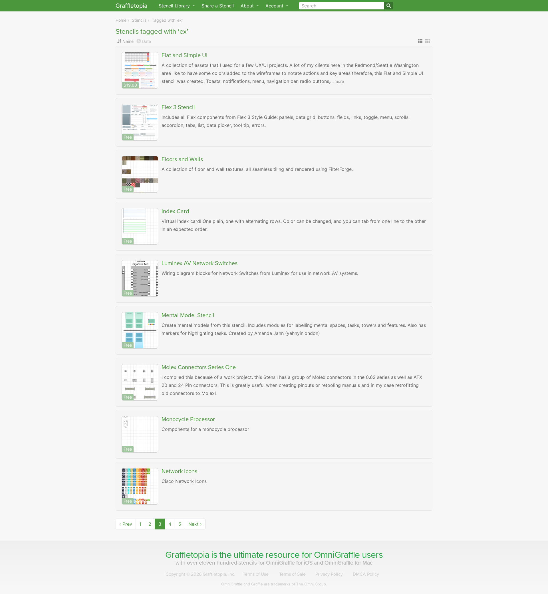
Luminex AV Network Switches (199, 263)
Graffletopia (131, 5)
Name (128, 41)
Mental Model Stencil (188, 315)
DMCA (366, 574)
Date (146, 41)
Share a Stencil (218, 6)
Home (121, 20)
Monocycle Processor (188, 419)
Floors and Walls (182, 159)
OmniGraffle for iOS (290, 562)
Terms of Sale (292, 574)
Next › (195, 524)
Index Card (175, 211)
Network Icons (179, 471)
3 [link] (159, 524)
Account (275, 6)
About (248, 6)
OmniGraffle (337, 554)
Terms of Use (256, 574)
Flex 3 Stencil (178, 107)
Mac (349, 562)
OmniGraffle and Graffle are (274, 584)
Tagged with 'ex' (167, 20)
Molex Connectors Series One (199, 367)
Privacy (329, 574)
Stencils (139, 20)
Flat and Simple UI (184, 55)
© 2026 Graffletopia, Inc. (200, 574)
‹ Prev (125, 524)
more (339, 81)
